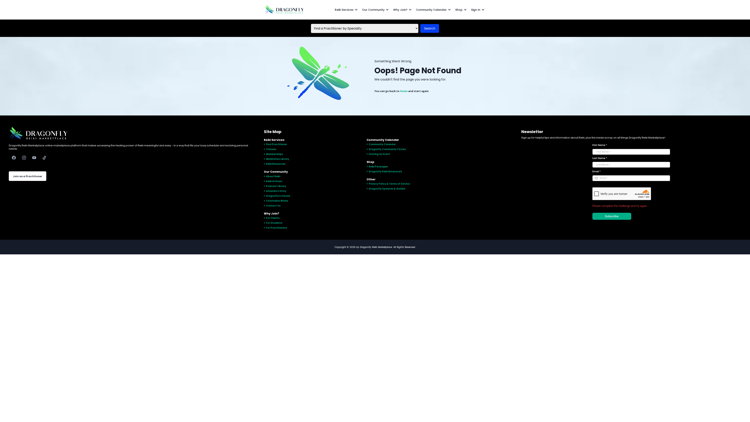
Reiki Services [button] (344, 10)
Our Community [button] (373, 10)
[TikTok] (44, 158)
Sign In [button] (476, 10)
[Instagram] (24, 158)
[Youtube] (34, 158)
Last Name (599, 158)
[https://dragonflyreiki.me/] (284, 9)
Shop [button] (459, 10)
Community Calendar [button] (431, 10)
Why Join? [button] (400, 10)
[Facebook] (14, 158)
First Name (599, 145)
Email (596, 171)
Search (429, 28)
